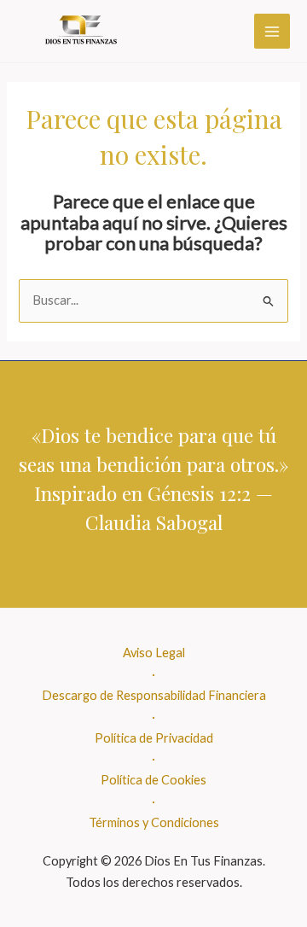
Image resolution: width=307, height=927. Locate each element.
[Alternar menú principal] (272, 32)
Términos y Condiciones (154, 822)
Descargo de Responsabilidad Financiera (154, 695)
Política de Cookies (153, 779)
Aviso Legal (154, 652)
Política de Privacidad (154, 738)
